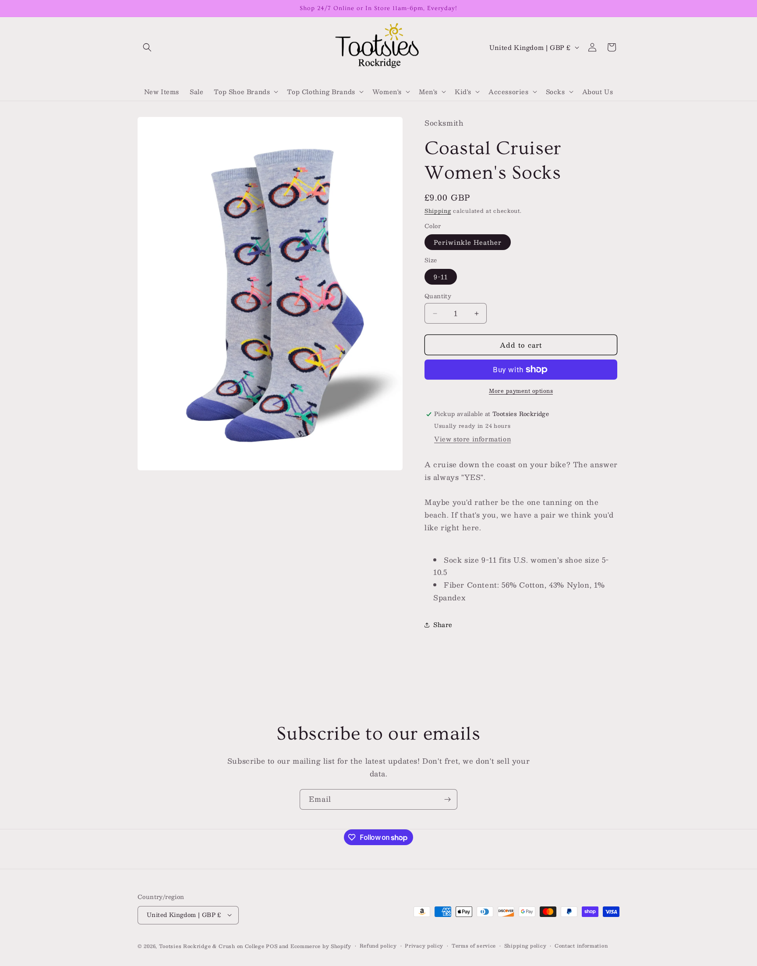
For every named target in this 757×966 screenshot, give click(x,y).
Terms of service (474, 945)
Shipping (437, 210)
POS (271, 945)
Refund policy (378, 945)
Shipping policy (525, 945)
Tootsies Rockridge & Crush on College (212, 945)
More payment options (521, 391)
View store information (472, 439)
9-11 (441, 276)
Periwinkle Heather (468, 242)
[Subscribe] (447, 799)
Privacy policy (424, 945)
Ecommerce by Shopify (320, 945)
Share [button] (443, 624)
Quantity (437, 296)
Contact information (581, 945)
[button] (147, 47)
